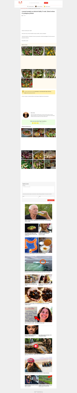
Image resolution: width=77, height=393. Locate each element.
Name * (23, 196)
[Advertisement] (38, 22)
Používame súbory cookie (40, 392)
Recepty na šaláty (25, 8)
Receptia (22, 8)
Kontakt (35, 392)
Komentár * (24, 185)
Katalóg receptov (31, 6)
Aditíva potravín (48, 6)
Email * (40, 196)
